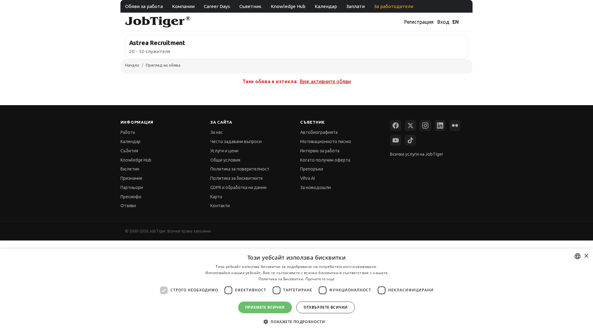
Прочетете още (320, 279)
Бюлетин (129, 168)
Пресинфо (130, 196)
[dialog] (296, 291)
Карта (216, 196)
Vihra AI (307, 178)
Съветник (250, 6)
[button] (296, 322)
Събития (129, 150)
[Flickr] (455, 125)
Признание (131, 178)
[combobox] (577, 256)
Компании (183, 6)
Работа (127, 132)
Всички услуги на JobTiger (416, 154)
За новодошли (315, 187)
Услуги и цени (224, 150)
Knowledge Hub (288, 6)
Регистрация (419, 22)
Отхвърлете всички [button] (326, 307)
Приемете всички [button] (265, 307)
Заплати (355, 6)
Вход (443, 22)
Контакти (220, 205)
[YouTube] (395, 140)
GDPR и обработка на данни (238, 187)
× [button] (586, 256)
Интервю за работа (319, 150)
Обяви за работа (144, 6)
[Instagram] (425, 125)
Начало (132, 65)
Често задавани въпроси (236, 141)
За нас (216, 132)
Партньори (131, 187)
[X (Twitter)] (410, 125)
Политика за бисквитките (236, 178)
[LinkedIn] (440, 125)
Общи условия (225, 160)
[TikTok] (410, 140)
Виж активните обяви (325, 81)
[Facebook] (395, 125)
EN (455, 22)
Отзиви (128, 205)
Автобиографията (319, 132)
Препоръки (311, 168)
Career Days (217, 6)
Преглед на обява (163, 65)
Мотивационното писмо (325, 141)
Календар (326, 6)
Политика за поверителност (239, 168)
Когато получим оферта (325, 160)
